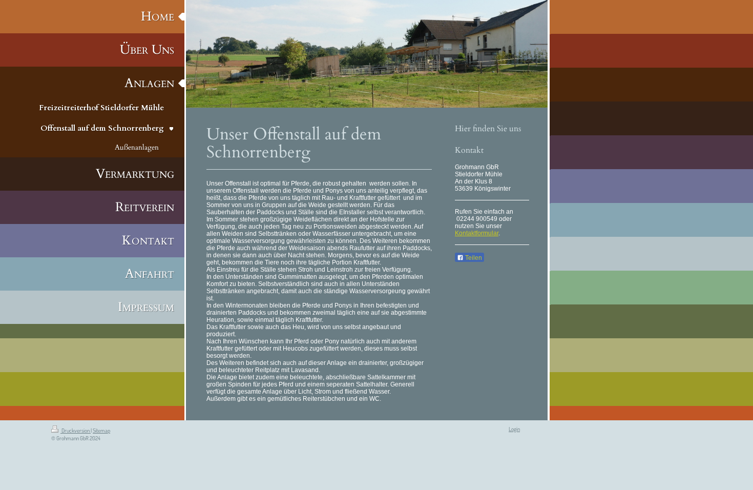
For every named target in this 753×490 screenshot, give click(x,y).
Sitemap (101, 430)
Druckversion (75, 430)
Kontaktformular (476, 233)
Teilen (473, 257)
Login (514, 429)
